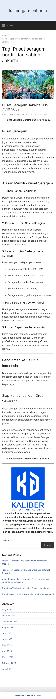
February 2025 (9, 663)
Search (5, 540)
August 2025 (8, 627)
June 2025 (7, 639)
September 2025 (10, 621)
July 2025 (6, 633)
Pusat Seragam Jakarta (16, 114)
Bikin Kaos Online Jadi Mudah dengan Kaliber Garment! (28, 594)
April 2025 (7, 651)
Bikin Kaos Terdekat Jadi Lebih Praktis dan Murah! (25, 588)
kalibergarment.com (28, 10)
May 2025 (7, 645)
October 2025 (8, 615)
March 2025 (7, 657)
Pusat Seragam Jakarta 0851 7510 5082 (26, 107)
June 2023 (7, 669)
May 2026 (7, 609)
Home (4, 36)
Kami (7, 513)
